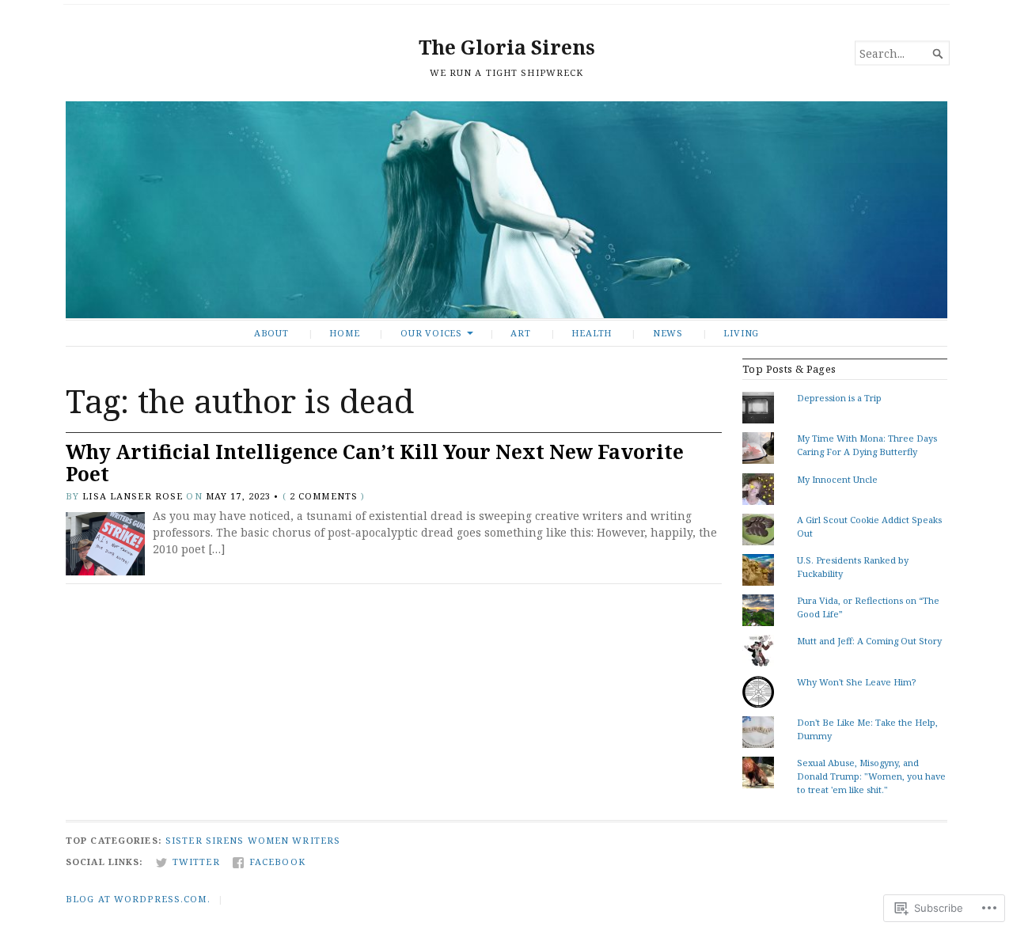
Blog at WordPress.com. (138, 899)
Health (591, 333)
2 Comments (324, 496)
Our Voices (431, 333)
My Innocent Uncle (837, 479)
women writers (294, 840)
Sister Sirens (205, 840)
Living (741, 333)
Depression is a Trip (839, 398)
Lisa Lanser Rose (132, 496)
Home (344, 333)
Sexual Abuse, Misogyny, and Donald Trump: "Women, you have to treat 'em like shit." (871, 776)
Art (520, 333)
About (271, 333)
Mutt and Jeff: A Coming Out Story (869, 641)
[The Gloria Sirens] (506, 210)
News (668, 333)
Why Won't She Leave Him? (856, 682)
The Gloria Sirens (507, 47)
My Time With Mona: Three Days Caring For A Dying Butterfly (867, 444)
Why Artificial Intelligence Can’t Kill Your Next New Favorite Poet (375, 463)
